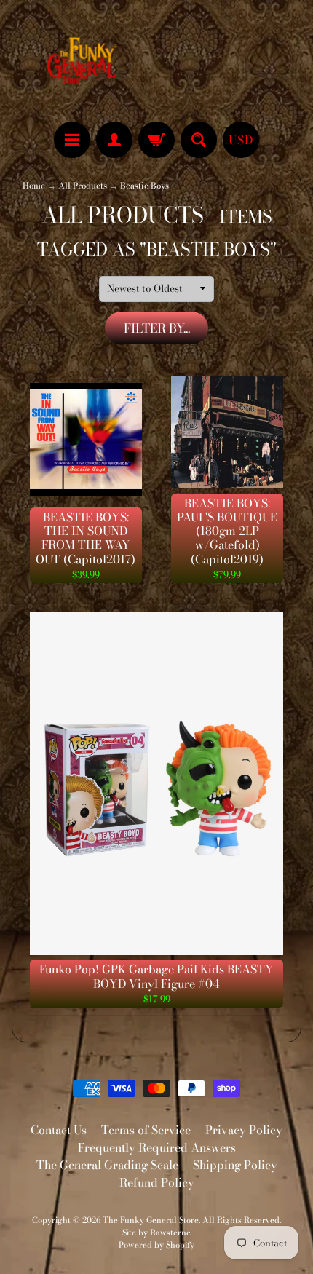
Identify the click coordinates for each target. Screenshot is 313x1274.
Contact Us (59, 1130)
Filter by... (157, 328)
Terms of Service (146, 1130)
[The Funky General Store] (84, 63)
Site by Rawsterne (156, 1232)
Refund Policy (156, 1182)
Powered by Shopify (156, 1244)
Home (34, 185)
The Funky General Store (151, 1220)
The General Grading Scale (107, 1165)
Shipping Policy (235, 1165)
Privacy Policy (243, 1130)
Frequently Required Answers (157, 1147)
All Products (82, 185)
